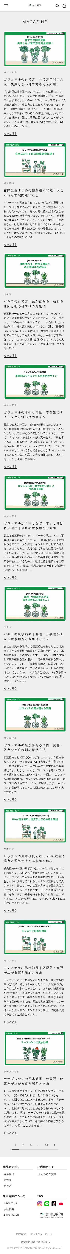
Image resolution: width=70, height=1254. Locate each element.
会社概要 (9, 1209)
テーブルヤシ (12, 1071)
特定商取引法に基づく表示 (35, 1242)
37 (46, 1145)
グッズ (8, 1186)
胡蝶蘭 (8, 1180)
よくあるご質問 (47, 1174)
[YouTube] (61, 1203)
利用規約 (21, 1234)
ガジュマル (10, 72)
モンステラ (10, 960)
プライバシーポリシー (42, 1234)
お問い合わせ (11, 1215)
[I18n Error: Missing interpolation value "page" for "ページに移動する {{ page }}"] (55, 1145)
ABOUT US (10, 1203)
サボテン (9, 848)
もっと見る (10, 133)
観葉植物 (9, 183)
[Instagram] (39, 1203)
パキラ (8, 294)
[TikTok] (54, 1203)
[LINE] (46, 1203)
